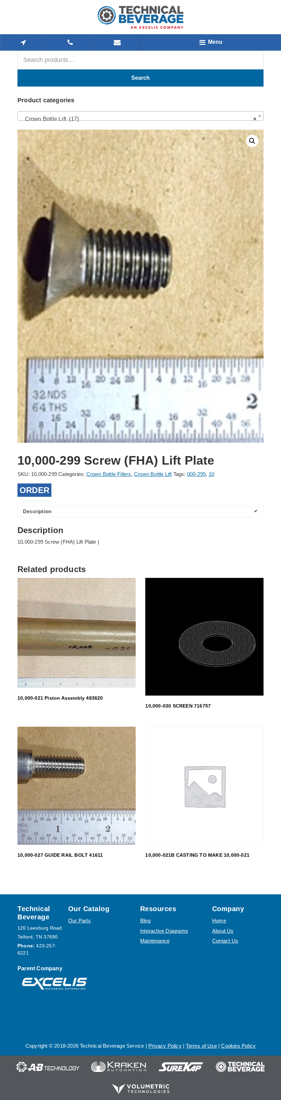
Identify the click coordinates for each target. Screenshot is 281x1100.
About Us (223, 931)
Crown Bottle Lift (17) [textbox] (138, 119)
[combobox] (140, 116)
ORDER (34, 490)
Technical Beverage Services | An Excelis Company (140, 17)
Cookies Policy (238, 1046)
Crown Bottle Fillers (108, 474)
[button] (252, 141)
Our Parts (79, 920)
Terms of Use (201, 1046)
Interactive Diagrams (164, 931)
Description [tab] (37, 511)
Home (219, 920)
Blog (145, 920)
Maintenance (155, 941)
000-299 (196, 474)
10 (211, 474)
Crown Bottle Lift (153, 474)
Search (140, 78)
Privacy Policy (165, 1046)
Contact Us (225, 941)
